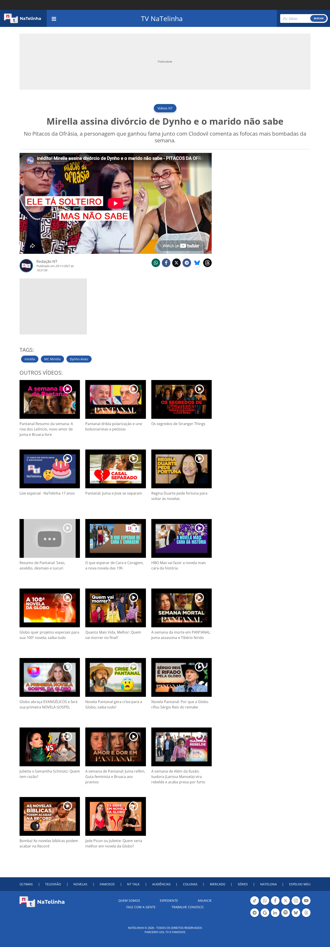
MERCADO (217, 884)
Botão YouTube (306, 904)
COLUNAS (190, 884)
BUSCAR (318, 18)
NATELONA (268, 884)
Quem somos (129, 900)
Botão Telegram (254, 916)
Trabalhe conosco (188, 907)
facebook (166, 266)
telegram (187, 266)
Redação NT (46, 261)
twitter (176, 266)
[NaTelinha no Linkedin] (275, 912)
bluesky (197, 266)
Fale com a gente (141, 907)
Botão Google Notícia (265, 916)
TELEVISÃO (53, 884)
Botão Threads (306, 916)
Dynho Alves (79, 359)
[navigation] (53, 18)
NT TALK (133, 884)
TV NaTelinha (162, 18)
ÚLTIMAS (26, 884)
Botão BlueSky (296, 916)
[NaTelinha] (22, 18)
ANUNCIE (205, 900)
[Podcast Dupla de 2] (285, 912)
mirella (29, 359)
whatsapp (156, 266)
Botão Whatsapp (265, 904)
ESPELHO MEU (299, 884)
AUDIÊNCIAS (161, 884)
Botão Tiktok (254, 904)
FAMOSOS (107, 884)
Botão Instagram (296, 904)
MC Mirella (52, 359)
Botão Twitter (285, 904)
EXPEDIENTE (169, 900)
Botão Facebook (275, 904)
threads (207, 266)
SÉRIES (243, 884)
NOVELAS (80, 884)
